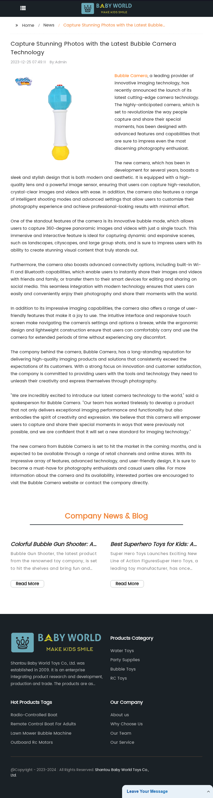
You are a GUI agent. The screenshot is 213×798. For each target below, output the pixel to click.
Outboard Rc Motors (32, 742)
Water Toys (122, 651)
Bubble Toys (123, 669)
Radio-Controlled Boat (34, 715)
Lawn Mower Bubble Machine (41, 733)
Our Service (122, 742)
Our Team (120, 733)
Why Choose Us (126, 724)
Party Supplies (125, 660)
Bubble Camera (131, 75)
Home (28, 25)
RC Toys (118, 678)
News (48, 25)
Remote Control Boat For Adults (43, 724)
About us (119, 715)
